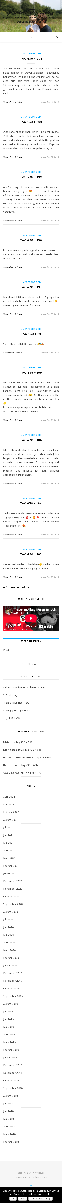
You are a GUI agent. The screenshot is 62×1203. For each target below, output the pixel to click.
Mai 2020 (8, 934)
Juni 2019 (8, 1019)
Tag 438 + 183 (31, 554)
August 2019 (10, 1003)
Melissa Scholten (14, 101)
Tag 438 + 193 (31, 287)
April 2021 (9, 850)
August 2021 (10, 819)
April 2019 (9, 1034)
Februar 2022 (11, 812)
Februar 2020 (11, 957)
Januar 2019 (10, 1057)
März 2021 (9, 858)
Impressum (20, 1176)
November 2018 (12, 1072)
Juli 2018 (8, 1103)
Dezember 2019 (12, 973)
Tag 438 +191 (31, 334)
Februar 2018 (11, 1141)
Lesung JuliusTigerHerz (16, 710)
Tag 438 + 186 (31, 440)
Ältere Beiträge (17, 587)
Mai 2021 (8, 842)
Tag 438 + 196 (31, 240)
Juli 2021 (8, 827)
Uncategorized (31, 53)
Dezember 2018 (12, 1065)
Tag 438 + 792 (11, 718)
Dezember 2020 (12, 881)
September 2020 (13, 904)
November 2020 (12, 888)
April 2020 (9, 942)
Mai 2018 (8, 1118)
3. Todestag (10, 695)
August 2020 (10, 911)
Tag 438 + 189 (31, 372)
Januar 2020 (10, 965)
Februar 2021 (11, 865)
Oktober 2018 (11, 1080)
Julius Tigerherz (31, 12)
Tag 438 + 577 (32, 772)
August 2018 (10, 1095)
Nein (22, 1198)
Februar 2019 (11, 1049)
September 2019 (13, 996)
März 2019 (9, 1042)
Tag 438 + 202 (31, 58)
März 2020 (9, 950)
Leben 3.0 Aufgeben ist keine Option (24, 687)
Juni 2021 (8, 835)
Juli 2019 (8, 1011)
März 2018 (9, 1134)
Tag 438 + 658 (33, 749)
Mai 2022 (8, 804)
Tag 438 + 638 (29, 765)
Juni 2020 (8, 927)
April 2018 (9, 1126)
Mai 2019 (8, 1026)
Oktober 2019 (11, 988)
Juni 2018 (8, 1111)
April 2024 (9, 796)
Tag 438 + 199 (31, 177)
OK (13, 1198)
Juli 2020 (8, 919)
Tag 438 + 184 (31, 503)
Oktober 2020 (11, 896)
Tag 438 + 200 (31, 122)
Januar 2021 (10, 873)
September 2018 (13, 1088)
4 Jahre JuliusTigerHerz (16, 702)
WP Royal (39, 1172)
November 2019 (12, 980)
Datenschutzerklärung (38, 1176)
